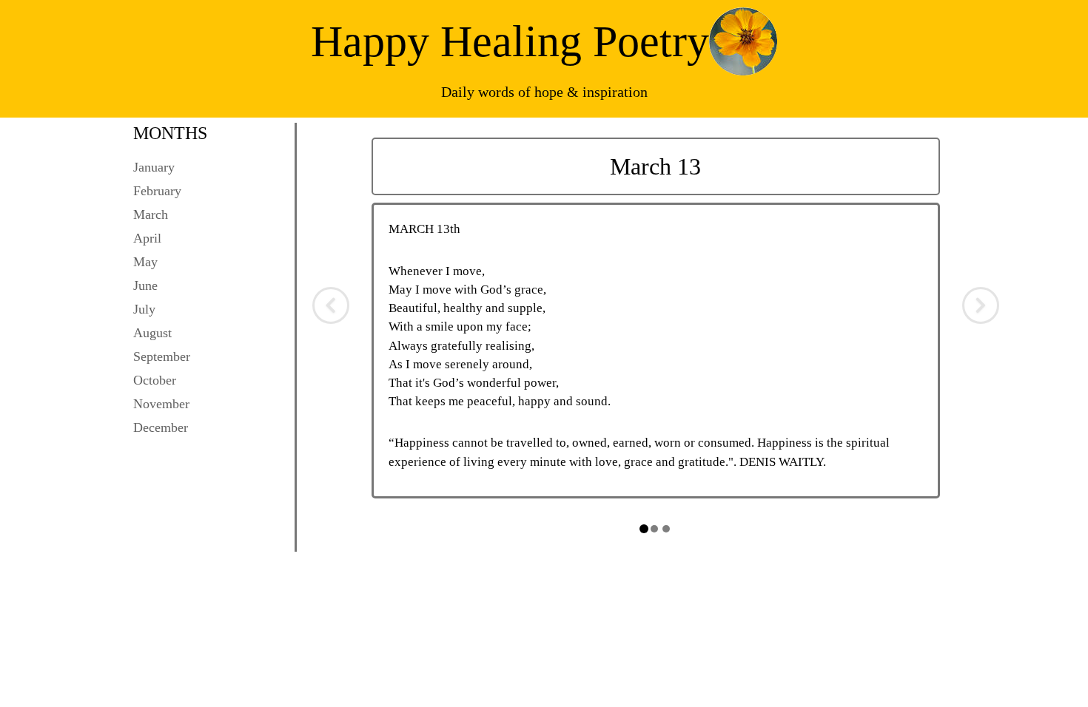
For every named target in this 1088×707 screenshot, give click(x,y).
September (161, 356)
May (145, 261)
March (150, 214)
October (154, 380)
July (144, 309)
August (152, 332)
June (145, 285)
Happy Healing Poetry (510, 41)
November (161, 403)
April (147, 238)
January (154, 167)
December (160, 427)
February (157, 190)
